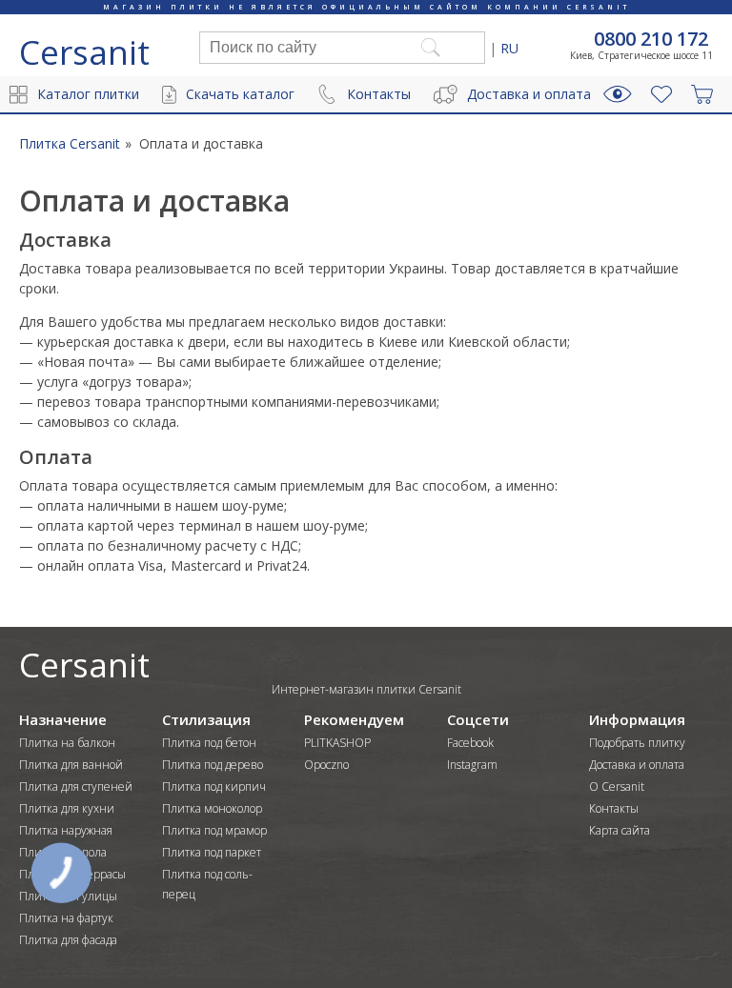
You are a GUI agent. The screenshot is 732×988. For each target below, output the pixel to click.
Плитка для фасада (68, 940)
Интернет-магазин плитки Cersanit (366, 689)
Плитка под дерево (212, 764)
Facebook (470, 743)
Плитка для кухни (66, 808)
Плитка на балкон (67, 743)
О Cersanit (616, 786)
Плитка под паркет (211, 852)
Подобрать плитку (637, 743)
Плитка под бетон (209, 743)
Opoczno (326, 764)
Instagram (472, 764)
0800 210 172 (651, 39)
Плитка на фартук (66, 918)
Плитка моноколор (212, 808)
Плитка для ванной (71, 764)
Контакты (379, 94)
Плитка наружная (65, 830)
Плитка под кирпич (214, 786)
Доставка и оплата (529, 94)
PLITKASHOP (337, 743)
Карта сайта (619, 830)
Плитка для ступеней (75, 786)
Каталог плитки (88, 94)
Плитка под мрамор (214, 830)
